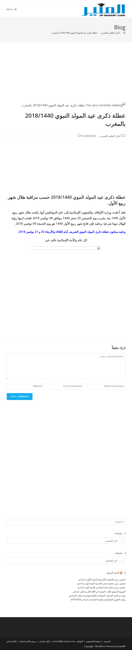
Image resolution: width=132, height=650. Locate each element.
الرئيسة (107, 641)
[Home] (124, 32)
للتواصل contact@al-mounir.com (67, 641)
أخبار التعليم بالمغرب (110, 135)
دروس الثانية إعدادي (27, 641)
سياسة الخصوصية (93, 641)
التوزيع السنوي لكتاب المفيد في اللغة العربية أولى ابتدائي (99, 591)
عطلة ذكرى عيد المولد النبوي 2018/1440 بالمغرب (74, 32)
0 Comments (88, 135)
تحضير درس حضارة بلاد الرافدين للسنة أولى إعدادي (101, 587)
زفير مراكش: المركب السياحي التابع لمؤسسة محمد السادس (97, 595)
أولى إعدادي (44, 641)
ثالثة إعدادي (11, 641)
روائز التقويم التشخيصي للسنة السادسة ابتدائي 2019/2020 (97, 599)
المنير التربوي (112, 572)
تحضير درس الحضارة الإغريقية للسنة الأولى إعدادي (102, 579)
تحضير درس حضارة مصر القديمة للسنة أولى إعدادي (101, 583)
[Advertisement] (66, 76)
